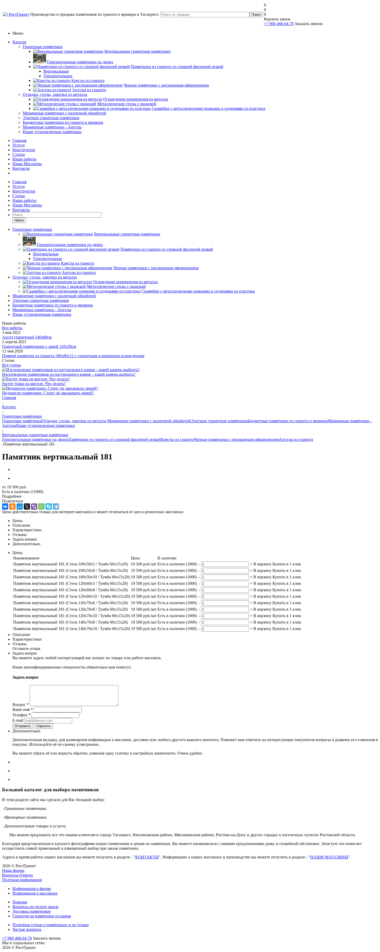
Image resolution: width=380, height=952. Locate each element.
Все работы (12, 328)
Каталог (19, 42)
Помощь (19, 902)
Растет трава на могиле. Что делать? (34, 383)
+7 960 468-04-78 (279, 23)
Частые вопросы (26, 929)
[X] (27, 506)
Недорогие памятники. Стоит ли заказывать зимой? (48, 393)
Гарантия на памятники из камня (41, 916)
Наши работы (24, 159)
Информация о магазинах (35, 893)
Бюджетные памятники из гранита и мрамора (63, 122)
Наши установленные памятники (52, 131)
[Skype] (48, 506)
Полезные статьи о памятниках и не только (50, 925)
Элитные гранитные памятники (51, 118)
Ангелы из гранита (296, 439)
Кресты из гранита (177, 439)
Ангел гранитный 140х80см (27, 337)
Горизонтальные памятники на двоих (35, 439)
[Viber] (34, 506)
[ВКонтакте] (5, 506)
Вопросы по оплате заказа (35, 906)
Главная (19, 140)
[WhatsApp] (41, 506)
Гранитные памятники (43, 46)
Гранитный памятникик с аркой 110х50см (39, 346)
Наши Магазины (27, 164)
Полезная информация (22, 880)
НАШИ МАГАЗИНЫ (329, 857)
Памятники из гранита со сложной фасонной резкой (114, 439)
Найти (19, 220)
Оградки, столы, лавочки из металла (55, 94)
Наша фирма (13, 870)
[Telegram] (56, 506)
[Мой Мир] (20, 506)
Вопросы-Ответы (17, 875)
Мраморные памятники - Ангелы (52, 127)
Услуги (18, 145)
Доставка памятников (31, 911)
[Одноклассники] (12, 506)
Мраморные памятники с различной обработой (64, 113)
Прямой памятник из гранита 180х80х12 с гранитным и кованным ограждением (73, 356)
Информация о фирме (31, 888)
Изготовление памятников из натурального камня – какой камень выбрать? (68, 374)
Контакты (21, 168)
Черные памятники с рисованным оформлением (236, 439)
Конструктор (23, 150)
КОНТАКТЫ (147, 857)
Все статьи (11, 365)
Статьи (18, 154)
